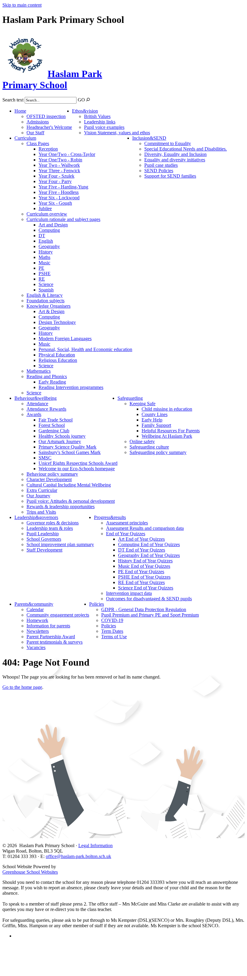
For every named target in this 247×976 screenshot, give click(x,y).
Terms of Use (114, 636)
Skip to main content (22, 5)
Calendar (35, 609)
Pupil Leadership (43, 533)
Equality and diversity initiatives (174, 159)
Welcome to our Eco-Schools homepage (77, 468)
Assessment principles (127, 522)
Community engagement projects (58, 614)
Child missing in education (167, 409)
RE (42, 278)
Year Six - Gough (55, 203)
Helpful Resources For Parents (171, 430)
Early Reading (52, 381)
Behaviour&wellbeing (35, 398)
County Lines (154, 414)
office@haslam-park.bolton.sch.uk (78, 856)
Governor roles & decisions (53, 522)
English (46, 241)
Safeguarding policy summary (158, 452)
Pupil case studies (161, 165)
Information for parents (48, 625)
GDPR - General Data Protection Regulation (143, 609)
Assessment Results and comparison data (145, 528)
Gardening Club (54, 430)
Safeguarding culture (149, 446)
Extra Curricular (42, 490)
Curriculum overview (47, 213)
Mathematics (39, 371)
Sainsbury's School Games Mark (70, 452)
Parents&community (33, 604)
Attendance (37, 403)
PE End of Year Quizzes (141, 571)
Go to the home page (22, 687)
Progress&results (110, 517)
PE (41, 268)
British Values (97, 116)
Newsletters (38, 631)
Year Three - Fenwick (59, 170)
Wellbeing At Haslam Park (167, 436)
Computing (49, 230)
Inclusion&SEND (149, 138)
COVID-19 (112, 620)
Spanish (46, 289)
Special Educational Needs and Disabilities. (185, 148)
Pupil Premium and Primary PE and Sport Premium (150, 614)
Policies (96, 604)
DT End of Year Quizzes (141, 549)
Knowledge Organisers (48, 306)
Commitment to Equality (167, 143)
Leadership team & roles (50, 528)
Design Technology (57, 322)
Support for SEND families (170, 176)
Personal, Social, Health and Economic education (85, 349)
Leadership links (99, 121)
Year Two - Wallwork (59, 165)
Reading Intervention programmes (71, 387)
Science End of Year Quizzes (145, 587)
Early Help (152, 419)
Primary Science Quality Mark (67, 446)
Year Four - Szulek (56, 176)
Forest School (52, 425)
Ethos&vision (85, 110)
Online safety (142, 441)
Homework (37, 620)
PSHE (45, 273)
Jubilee (45, 208)
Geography (49, 246)
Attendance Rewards (46, 409)
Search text (12, 99)
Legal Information (95, 845)
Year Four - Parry (55, 181)
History (46, 251)
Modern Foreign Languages (65, 338)
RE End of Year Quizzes (141, 582)
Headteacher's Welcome (49, 127)
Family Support (156, 425)
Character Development (49, 479)
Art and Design (53, 224)
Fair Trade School (56, 419)
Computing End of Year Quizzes (149, 544)
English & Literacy (45, 295)
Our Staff (35, 132)
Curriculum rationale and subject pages (63, 219)
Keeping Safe (142, 403)
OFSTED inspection (46, 116)
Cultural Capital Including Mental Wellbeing (69, 484)
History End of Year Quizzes (145, 560)
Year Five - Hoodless (59, 192)
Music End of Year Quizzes (144, 566)
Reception (48, 148)
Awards (34, 414)
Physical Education (57, 354)
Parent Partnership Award (51, 636)
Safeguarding (130, 398)
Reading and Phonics (47, 376)
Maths (44, 257)
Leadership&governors (36, 517)
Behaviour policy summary (52, 474)
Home (20, 110)
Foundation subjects (45, 300)
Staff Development (44, 549)
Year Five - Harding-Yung (63, 186)
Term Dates (112, 631)
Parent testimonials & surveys (55, 642)
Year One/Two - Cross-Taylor (67, 154)
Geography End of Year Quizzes (149, 555)
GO (81, 99)
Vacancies (36, 647)
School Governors (44, 539)
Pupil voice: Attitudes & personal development (71, 501)
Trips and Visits (41, 511)
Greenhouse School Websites (30, 872)
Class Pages (38, 143)
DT (42, 235)
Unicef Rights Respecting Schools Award (78, 463)
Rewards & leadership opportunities (61, 506)
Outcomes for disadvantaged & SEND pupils (149, 598)
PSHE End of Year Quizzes (144, 577)
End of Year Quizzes (125, 533)
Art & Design (51, 311)
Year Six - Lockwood (59, 197)
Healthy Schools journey (62, 436)
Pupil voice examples (104, 127)
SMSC (45, 457)
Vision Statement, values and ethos (117, 132)
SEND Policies (158, 170)
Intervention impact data (129, 593)
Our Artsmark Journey (60, 441)
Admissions (38, 121)
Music (44, 262)
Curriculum (25, 138)
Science (46, 284)
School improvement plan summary (60, 544)
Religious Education (58, 360)
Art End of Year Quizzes (141, 539)
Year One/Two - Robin (60, 159)
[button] (88, 99)
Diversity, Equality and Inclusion (175, 154)
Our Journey (38, 495)
